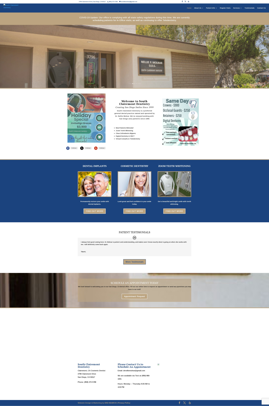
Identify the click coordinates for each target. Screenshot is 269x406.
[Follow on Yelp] (96, 148)
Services (236, 8)
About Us (197, 8)
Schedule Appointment (155, 78)
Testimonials (249, 8)
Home (189, 8)
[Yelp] (188, 2)
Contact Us (261, 8)
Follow (74, 148)
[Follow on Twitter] (82, 148)
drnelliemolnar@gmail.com (134, 371)
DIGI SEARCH (110, 403)
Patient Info (210, 8)
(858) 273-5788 (90, 382)
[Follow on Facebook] (68, 148)
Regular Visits (225, 8)
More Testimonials (135, 262)
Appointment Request (134, 296)
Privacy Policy (124, 403)
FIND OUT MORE (94, 211)
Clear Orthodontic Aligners (166, 67)
